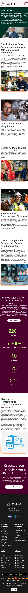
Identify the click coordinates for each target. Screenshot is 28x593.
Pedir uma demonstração (14, 486)
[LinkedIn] (12, 589)
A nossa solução (5, 219)
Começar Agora (13, 320)
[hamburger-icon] (26, 3)
